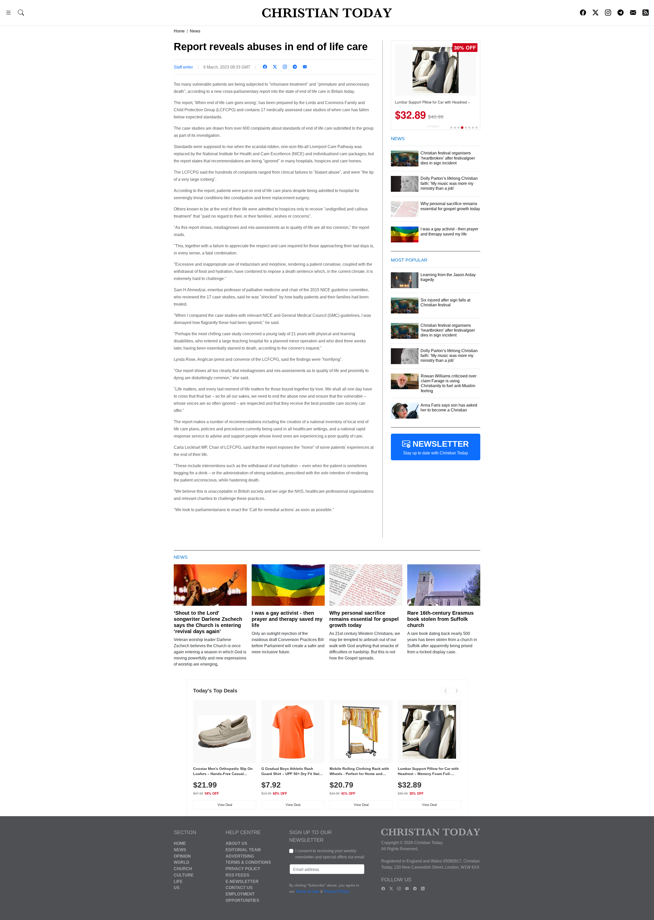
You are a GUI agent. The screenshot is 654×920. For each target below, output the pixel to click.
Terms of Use (307, 891)
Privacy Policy (243, 869)
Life (178, 881)
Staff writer (183, 67)
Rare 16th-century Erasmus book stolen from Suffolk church (440, 619)
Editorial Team (243, 850)
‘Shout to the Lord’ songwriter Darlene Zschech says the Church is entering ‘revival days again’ (208, 622)
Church (183, 869)
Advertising (240, 856)
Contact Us (239, 887)
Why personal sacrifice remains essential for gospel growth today (364, 619)
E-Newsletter (242, 881)
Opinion (182, 856)
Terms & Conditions (248, 862)
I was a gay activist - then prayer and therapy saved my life (287, 619)
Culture (184, 875)
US (177, 887)
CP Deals (433, 126)
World (181, 862)
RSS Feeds (237, 875)
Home (179, 31)
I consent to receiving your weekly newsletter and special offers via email (329, 854)
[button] (8, 13)
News (195, 31)
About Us (236, 843)
